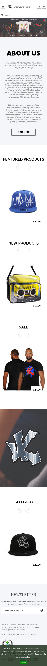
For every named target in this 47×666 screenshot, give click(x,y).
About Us (4, 625)
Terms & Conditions (9, 627)
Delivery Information (17, 625)
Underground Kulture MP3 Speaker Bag (17, 308)
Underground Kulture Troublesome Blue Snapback (14, 225)
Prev (19, 167)
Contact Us (21, 627)
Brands (4, 630)
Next (28, 167)
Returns (30, 627)
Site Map (37, 627)
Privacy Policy (32, 625)
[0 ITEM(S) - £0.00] (44, 7)
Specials (12, 630)
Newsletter (21, 630)
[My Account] (39, 7)
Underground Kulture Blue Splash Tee (17, 392)
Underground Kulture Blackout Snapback (14, 567)
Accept (23, 662)
